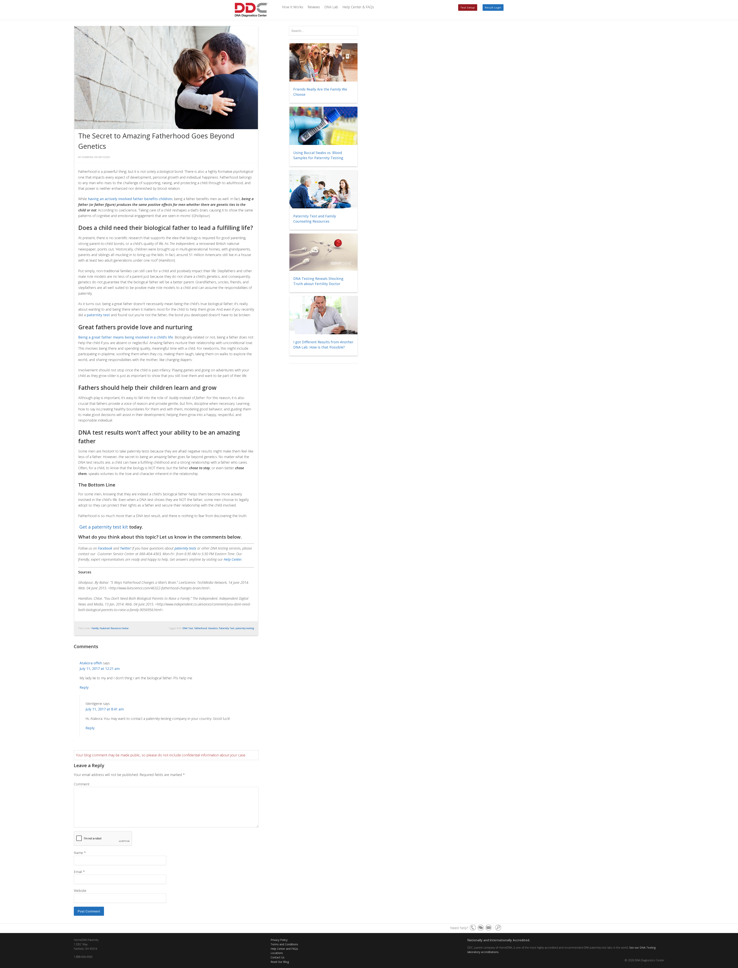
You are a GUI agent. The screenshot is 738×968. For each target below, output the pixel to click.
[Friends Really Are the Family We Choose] (323, 62)
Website (80, 890)
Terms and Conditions (284, 944)
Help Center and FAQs (284, 949)
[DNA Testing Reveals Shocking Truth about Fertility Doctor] (323, 253)
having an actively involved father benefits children (130, 198)
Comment (81, 784)
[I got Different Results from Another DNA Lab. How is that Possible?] (323, 315)
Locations (277, 953)
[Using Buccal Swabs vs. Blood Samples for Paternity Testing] (323, 126)
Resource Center (120, 628)
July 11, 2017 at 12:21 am (100, 668)
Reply (84, 687)
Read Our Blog (280, 962)
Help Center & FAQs (358, 7)
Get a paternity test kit (103, 527)
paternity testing (245, 628)
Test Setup (467, 7)
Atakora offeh (91, 663)
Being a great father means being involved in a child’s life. (126, 337)
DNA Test (188, 628)
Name (80, 852)
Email (79, 871)
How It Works (292, 7)
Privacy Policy (279, 940)
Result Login (493, 7)
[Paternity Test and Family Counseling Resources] (323, 189)
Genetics (213, 628)
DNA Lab (331, 7)
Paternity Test (226, 628)
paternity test (98, 315)
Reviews (314, 7)
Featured (105, 628)
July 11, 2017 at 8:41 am (105, 709)
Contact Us (277, 957)
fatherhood (200, 628)
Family (95, 628)
